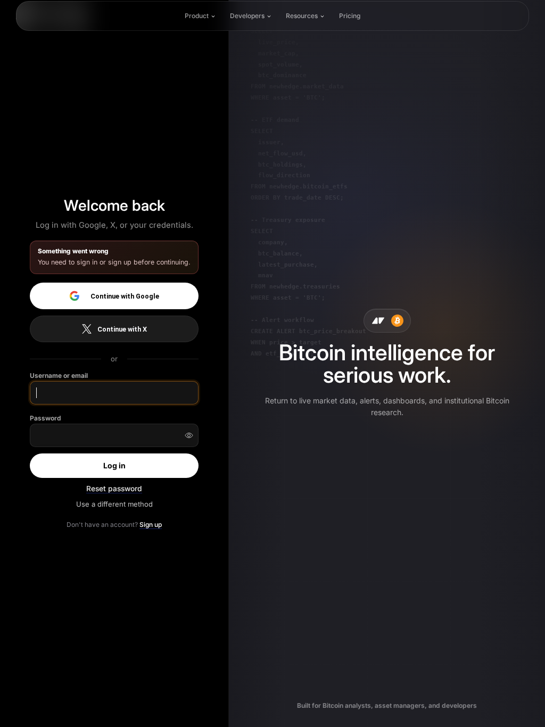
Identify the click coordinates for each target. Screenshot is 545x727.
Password (45, 418)
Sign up (150, 524)
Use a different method (114, 504)
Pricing (349, 16)
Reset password (114, 488)
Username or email (59, 375)
